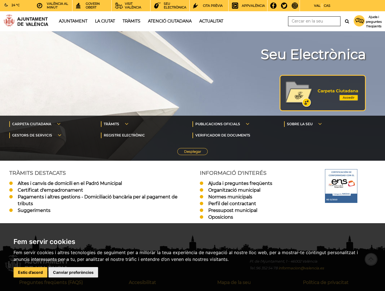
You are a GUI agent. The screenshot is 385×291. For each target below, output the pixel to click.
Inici (26, 20)
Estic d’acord (30, 272)
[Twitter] (286, 5)
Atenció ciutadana (170, 21)
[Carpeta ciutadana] (323, 109)
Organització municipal (234, 190)
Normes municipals (230, 197)
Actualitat (211, 21)
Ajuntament (73, 21)
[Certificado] (341, 201)
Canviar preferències (73, 272)
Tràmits (131, 21)
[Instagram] (297, 5)
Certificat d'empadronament (50, 190)
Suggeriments (34, 210)
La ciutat (105, 21)
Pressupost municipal (232, 210)
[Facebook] (275, 5)
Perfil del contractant (232, 203)
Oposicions (220, 217)
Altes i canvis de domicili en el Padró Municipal (70, 183)
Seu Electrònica (313, 54)
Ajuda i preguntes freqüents (240, 183)
